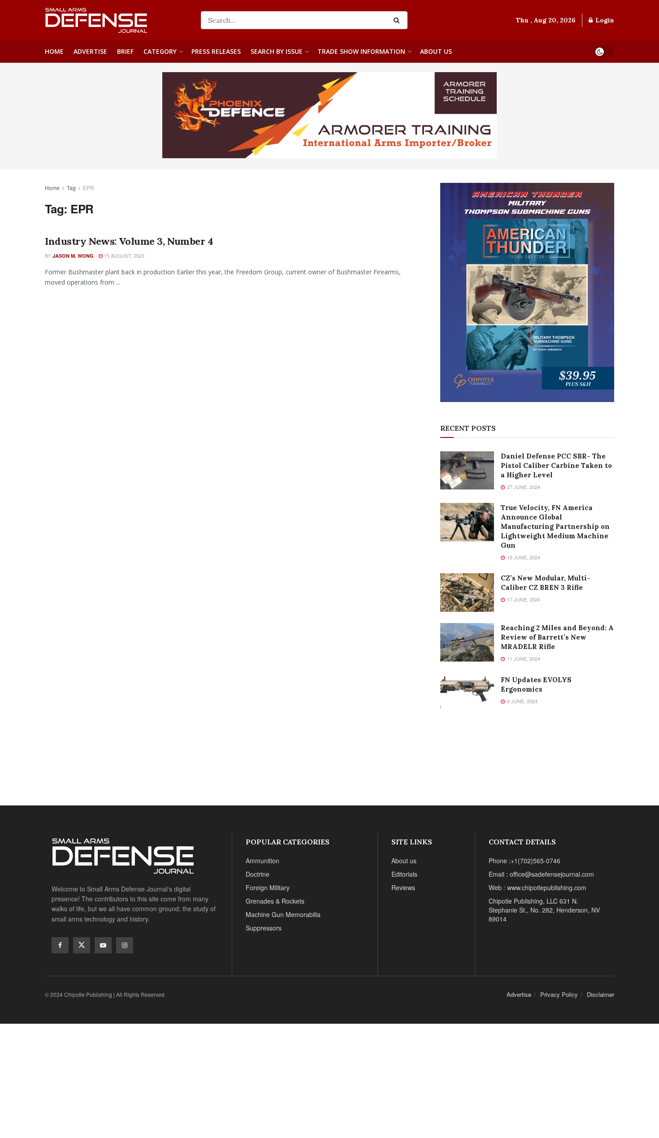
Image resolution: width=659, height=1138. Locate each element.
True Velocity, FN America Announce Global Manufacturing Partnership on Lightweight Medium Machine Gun (555, 526)
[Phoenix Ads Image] (329, 114)
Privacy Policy (559, 994)
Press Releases (216, 51)
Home (54, 51)
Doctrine (257, 874)
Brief (125, 51)
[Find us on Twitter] (81, 945)
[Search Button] (398, 20)
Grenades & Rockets (275, 900)
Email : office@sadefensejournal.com (541, 874)
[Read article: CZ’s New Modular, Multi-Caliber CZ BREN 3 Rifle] (467, 592)
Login (604, 20)
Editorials (404, 874)
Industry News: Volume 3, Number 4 (129, 241)
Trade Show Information (361, 51)
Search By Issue (277, 51)
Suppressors (264, 927)
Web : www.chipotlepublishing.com (537, 887)
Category (160, 51)
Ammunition (262, 860)
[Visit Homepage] (116, 20)
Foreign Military (268, 887)
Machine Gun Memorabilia (283, 914)
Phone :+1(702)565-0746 (524, 860)
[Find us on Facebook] (60, 945)
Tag (71, 187)
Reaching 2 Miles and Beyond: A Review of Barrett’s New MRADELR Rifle (557, 637)
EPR (88, 187)
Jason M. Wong (73, 255)
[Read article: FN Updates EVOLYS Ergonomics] (467, 694)
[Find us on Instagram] (124, 945)
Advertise (90, 51)
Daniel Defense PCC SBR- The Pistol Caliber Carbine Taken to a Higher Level (556, 465)
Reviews (403, 887)
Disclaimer (600, 994)
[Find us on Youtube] (103, 945)
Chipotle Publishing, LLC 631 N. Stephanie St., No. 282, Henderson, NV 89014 (544, 909)
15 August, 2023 (123, 255)
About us (436, 51)
